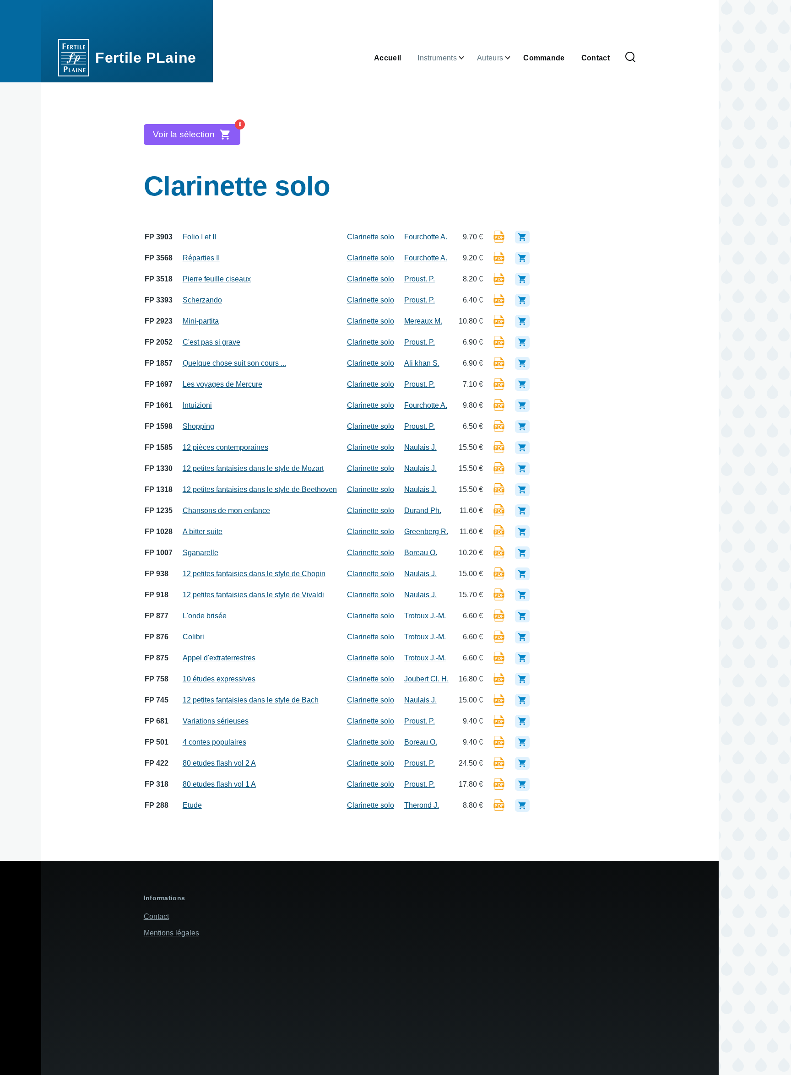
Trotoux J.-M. (425, 616)
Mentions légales (171, 933)
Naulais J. (420, 447)
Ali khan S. (421, 363)
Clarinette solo (370, 237)
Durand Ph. (422, 510)
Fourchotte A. (425, 237)
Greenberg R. (426, 531)
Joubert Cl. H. (426, 679)
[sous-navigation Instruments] (467, 58)
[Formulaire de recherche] (630, 57)
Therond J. (421, 805)
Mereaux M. (423, 321)
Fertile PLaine (145, 57)
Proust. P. (419, 279)
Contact (156, 916)
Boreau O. (420, 552)
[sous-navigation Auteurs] (513, 58)
